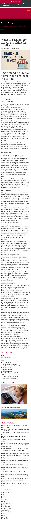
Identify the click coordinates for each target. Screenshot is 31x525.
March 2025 (4, 519)
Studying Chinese (6, 371)
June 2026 (4, 496)
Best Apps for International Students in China (15, 478)
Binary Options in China (10, 376)
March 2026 (4, 501)
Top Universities (6, 357)
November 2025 (6, 508)
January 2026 (5, 505)
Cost (2, 360)
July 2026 (4, 494)
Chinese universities (10, 16)
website (19, 182)
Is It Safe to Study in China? (9, 373)
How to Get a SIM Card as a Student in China (14, 448)
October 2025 (5, 510)
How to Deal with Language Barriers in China (15, 453)
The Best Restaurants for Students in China (14, 459)
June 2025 (4, 513)
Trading (3, 374)
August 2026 (5, 492)
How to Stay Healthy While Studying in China (15, 443)
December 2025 (5, 506)
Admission (4, 359)
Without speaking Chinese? (11, 366)
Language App (5, 274)
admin (7, 48)
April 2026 (4, 499)
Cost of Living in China (10, 364)
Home (3, 355)
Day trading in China (9, 378)
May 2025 (4, 515)
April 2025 (4, 517)
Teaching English (6, 369)
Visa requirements (6, 367)
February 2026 (5, 503)
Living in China (6, 362)
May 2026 (4, 498)
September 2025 (6, 512)
